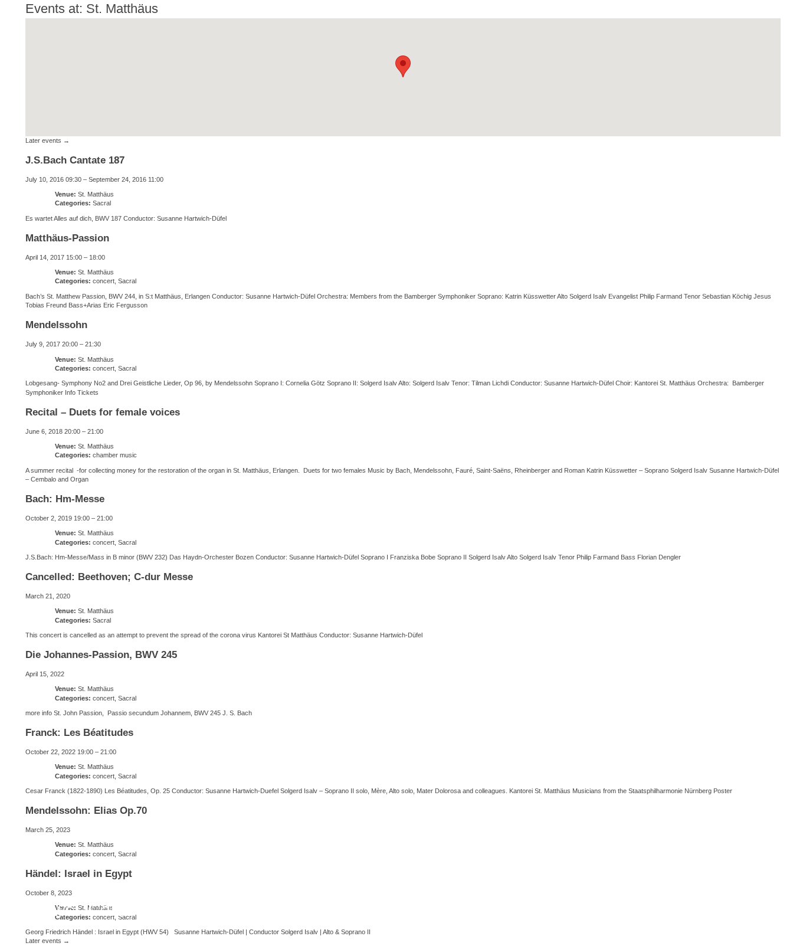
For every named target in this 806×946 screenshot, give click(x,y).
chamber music (115, 455)
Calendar (124, 909)
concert (103, 280)
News (52, 909)
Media (356, 909)
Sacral (102, 203)
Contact (425, 909)
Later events (47, 140)
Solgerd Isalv (639, 902)
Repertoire (277, 909)
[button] (403, 66)
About (198, 909)
